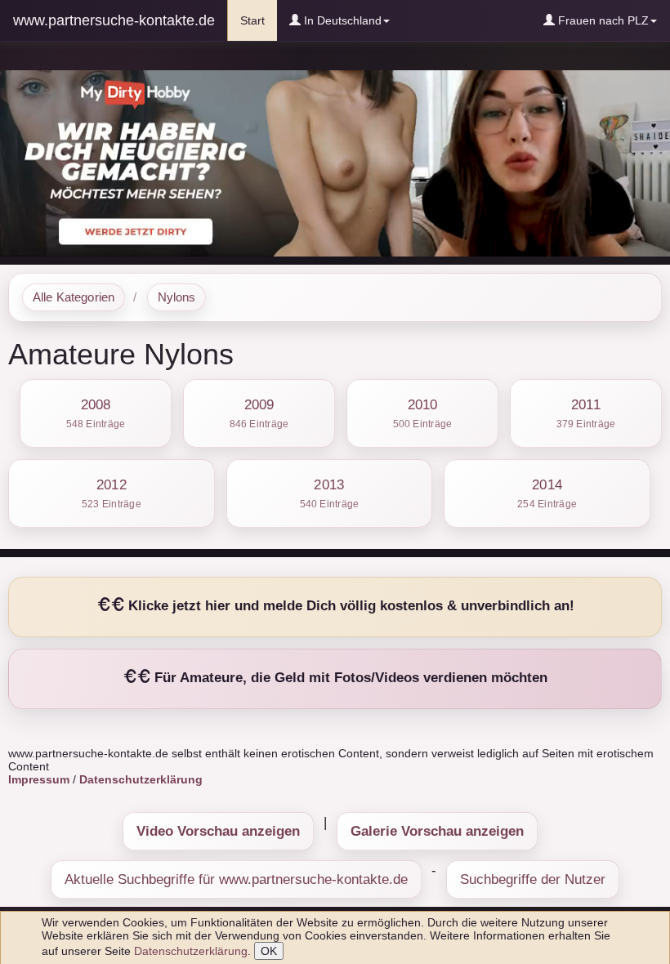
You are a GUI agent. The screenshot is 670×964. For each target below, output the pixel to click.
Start (258, 20)
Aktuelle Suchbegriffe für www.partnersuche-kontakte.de (236, 879)
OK (269, 950)
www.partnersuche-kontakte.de (114, 20)
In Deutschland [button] (341, 20)
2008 (96, 413)
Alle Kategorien (73, 297)
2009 (259, 413)
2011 (586, 413)
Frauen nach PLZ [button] (602, 20)
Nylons (177, 297)
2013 (330, 493)
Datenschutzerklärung (191, 950)
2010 (423, 413)
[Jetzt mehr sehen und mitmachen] (335, 162)
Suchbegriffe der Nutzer (532, 879)
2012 (111, 493)
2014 (547, 493)
